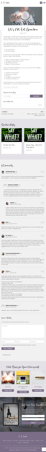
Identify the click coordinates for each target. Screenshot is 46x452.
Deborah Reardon (11, 305)
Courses (37, 440)
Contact (19, 442)
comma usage (7, 87)
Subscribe (36, 96)
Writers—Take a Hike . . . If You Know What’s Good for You (36, 113)
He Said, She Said (8, 145)
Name (4, 341)
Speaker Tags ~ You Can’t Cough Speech (34, 146)
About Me (9, 440)
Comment (5, 326)
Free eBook (26, 442)
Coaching (15, 440)
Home (4, 440)
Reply (42, 171)
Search (40, 105)
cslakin (12, 203)
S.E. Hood (8, 235)
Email (18, 341)
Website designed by (28, 449)
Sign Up (33, 423)
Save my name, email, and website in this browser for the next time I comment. (19, 345)
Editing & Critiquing (24, 440)
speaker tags (14, 87)
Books (32, 440)
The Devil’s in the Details (7, 113)
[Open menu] (41, 3)
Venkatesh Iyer (10, 171)
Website (34, 341)
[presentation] (11, 135)
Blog (42, 440)
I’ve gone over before (25, 67)
